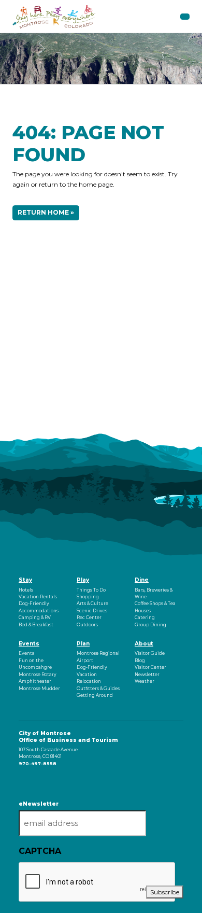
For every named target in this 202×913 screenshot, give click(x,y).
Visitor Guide (150, 653)
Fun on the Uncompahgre (35, 664)
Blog (140, 660)
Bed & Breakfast (36, 624)
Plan (83, 643)
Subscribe (164, 892)
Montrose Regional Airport (98, 657)
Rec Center (89, 617)
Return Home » (46, 212)
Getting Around (95, 695)
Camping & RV (35, 617)
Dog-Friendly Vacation (92, 671)
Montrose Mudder (39, 688)
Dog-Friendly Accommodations (39, 607)
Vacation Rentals (38, 596)
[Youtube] (22, 780)
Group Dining (150, 624)
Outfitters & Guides (98, 688)
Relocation (89, 681)
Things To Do (91, 590)
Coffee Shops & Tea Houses (155, 607)
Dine (142, 580)
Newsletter (147, 674)
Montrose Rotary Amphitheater (37, 678)
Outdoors (87, 624)
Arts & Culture (92, 603)
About (144, 643)
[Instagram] (21, 780)
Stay (25, 580)
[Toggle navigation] (185, 16)
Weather (144, 681)
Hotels (26, 590)
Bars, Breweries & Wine (153, 593)
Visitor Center (150, 667)
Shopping (88, 596)
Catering (145, 617)
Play (83, 580)
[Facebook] (19, 780)
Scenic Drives (92, 610)
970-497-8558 (37, 763)
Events (29, 643)
